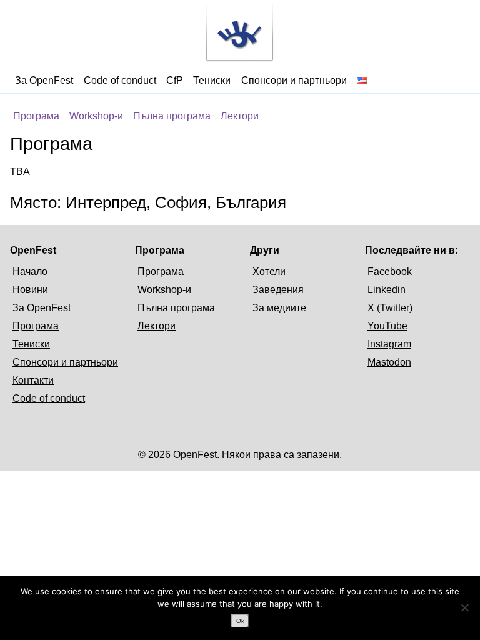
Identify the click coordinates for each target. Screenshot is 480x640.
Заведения (278, 289)
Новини (30, 289)
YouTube (388, 326)
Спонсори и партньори (294, 80)
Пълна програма (172, 116)
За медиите (279, 307)
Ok (240, 621)
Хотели (269, 271)
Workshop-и (96, 116)
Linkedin (387, 289)
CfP (174, 80)
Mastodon (389, 362)
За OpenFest (44, 80)
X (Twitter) (390, 307)
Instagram (389, 344)
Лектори (240, 116)
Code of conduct (120, 80)
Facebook (390, 271)
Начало (30, 271)
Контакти (33, 380)
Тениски (212, 80)
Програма (36, 116)
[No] (464, 607)
